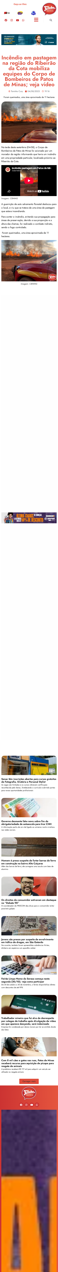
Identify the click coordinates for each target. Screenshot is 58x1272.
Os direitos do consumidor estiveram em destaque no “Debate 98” (28, 901)
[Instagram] (11, 20)
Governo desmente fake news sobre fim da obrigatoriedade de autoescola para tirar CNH (26, 823)
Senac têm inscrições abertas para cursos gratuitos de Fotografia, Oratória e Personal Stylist (28, 780)
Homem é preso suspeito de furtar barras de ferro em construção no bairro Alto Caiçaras (28, 862)
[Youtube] (17, 20)
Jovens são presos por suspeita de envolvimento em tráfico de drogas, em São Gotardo (27, 941)
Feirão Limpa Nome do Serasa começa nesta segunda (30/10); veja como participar (25, 980)
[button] (51, 20)
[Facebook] (5, 20)
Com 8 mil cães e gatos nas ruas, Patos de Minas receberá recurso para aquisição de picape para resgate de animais (27, 1063)
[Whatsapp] (23, 20)
